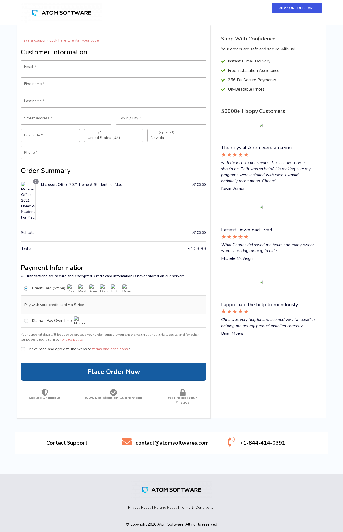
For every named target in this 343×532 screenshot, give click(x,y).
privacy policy (72, 339)
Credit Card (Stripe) (49, 288)
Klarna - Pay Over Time (52, 320)
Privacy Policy (139, 507)
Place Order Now (113, 371)
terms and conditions (110, 349)
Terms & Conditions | (197, 507)
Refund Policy (165, 507)
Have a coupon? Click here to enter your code (60, 40)
